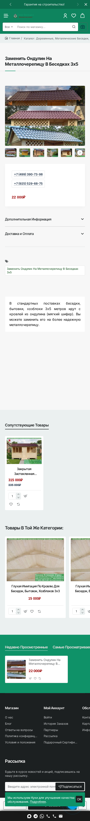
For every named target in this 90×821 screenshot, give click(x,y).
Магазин (12, 708)
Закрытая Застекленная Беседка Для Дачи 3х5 (24, 471)
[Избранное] (73, 15)
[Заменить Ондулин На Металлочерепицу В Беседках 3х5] (16, 669)
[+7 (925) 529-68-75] (54, 816)
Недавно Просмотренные (26, 647)
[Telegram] (35, 816)
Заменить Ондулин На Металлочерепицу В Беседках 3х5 (42, 270)
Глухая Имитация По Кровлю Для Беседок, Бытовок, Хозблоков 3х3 (35, 588)
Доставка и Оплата (19, 234)
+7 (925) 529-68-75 (28, 183)
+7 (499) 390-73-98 (28, 174)
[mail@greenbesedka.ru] (61, 816)
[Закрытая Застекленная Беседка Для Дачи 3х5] (24, 451)
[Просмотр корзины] (82, 15)
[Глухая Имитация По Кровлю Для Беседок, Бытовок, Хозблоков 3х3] (35, 559)
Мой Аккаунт (54, 708)
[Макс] (29, 816)
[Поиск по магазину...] (74, 27)
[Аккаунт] (65, 15)
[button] (10, 4)
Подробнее (38, 801)
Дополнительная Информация (28, 219)
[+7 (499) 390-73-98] (48, 816)
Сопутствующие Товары (27, 425)
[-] (18, 497)
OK (79, 799)
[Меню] (7, 15)
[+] (18, 494)
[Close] (85, 4)
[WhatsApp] (42, 816)
